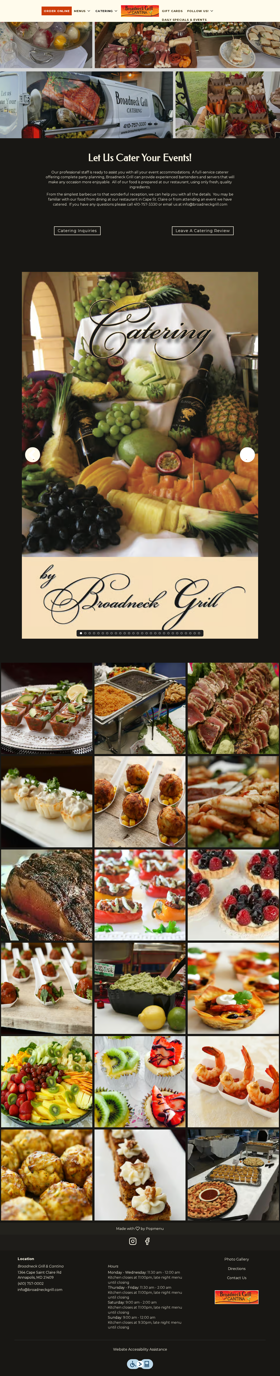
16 (146, 633)
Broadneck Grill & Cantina (236, 1297)
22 (173, 633)
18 (155, 633)
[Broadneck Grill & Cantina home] (140, 11)
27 (195, 633)
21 (168, 633)
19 (160, 633)
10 (120, 633)
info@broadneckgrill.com (40, 1290)
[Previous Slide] (32, 455)
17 (151, 633)
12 (129, 633)
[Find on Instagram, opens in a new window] (133, 1242)
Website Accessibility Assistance (140, 1349)
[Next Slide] (247, 455)
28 (199, 633)
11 (125, 633)
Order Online (57, 11)
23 (177, 633)
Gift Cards (172, 11)
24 (181, 633)
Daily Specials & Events (184, 19)
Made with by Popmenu (83, 1228)
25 (186, 633)
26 (190, 633)
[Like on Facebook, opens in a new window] (147, 1242)
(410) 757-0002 (31, 1284)
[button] (82, 11)
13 (133, 633)
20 (164, 633)
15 (142, 633)
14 (138, 633)
